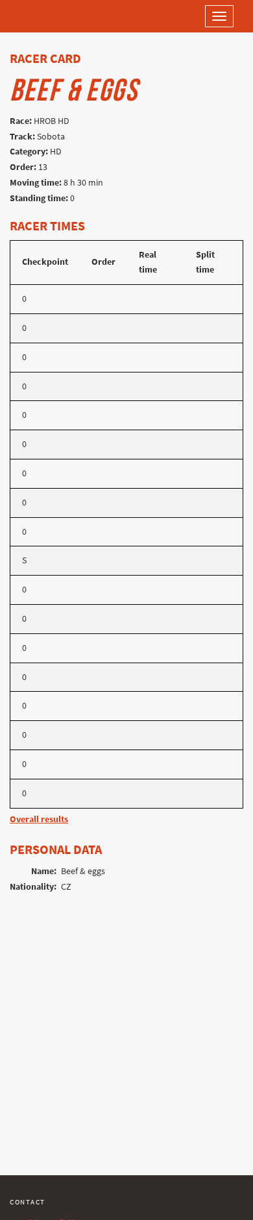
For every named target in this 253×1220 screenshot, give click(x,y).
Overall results (39, 819)
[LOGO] (52, 16)
